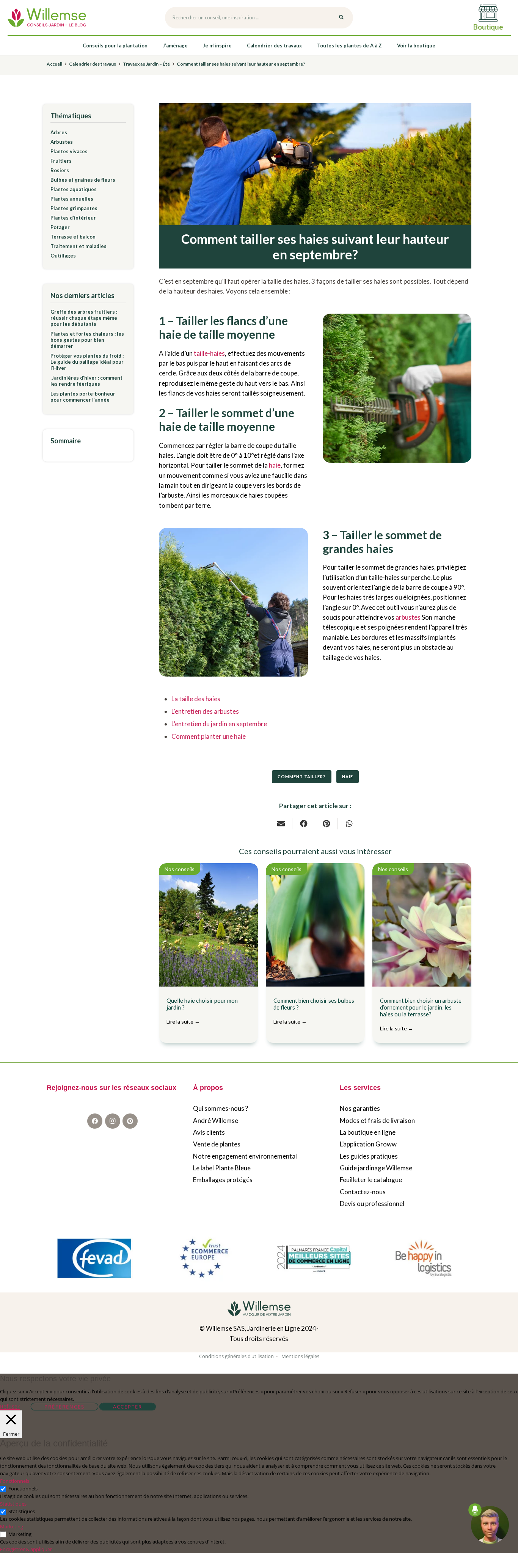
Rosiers (59, 170)
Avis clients (209, 1133)
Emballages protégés (223, 1180)
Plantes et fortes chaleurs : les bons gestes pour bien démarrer (87, 340)
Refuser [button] (10, 1406)
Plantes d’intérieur (73, 218)
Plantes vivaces (69, 151)
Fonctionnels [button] (14, 1481)
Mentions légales (300, 1356)
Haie (347, 776)
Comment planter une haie (208, 736)
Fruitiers (61, 161)
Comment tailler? (302, 776)
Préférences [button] (64, 1406)
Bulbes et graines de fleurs (82, 180)
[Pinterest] (130, 1121)
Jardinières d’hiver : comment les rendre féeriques (86, 381)
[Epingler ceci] (326, 823)
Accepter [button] (127, 1406)
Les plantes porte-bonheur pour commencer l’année (82, 397)
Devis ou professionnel (372, 1204)
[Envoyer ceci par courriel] (281, 823)
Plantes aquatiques (73, 189)
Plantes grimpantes (73, 208)
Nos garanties (360, 1109)
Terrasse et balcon (73, 237)
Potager (60, 227)
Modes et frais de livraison (377, 1120)
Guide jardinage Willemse (376, 1168)
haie (275, 465)
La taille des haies (195, 699)
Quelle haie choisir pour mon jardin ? (202, 1011)
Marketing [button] (11, 1526)
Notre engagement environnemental (245, 1156)
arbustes (408, 617)
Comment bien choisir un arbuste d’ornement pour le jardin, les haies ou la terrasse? (420, 1014)
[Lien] (47, 17)
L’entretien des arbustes (205, 711)
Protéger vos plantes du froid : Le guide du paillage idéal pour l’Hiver (87, 362)
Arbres (58, 132)
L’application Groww (368, 1144)
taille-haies (209, 353)
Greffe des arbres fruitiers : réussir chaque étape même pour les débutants (83, 318)
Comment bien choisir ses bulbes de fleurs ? (313, 1011)
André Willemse (215, 1120)
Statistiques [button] (13, 1503)
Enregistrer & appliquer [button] (26, 1549)
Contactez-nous (363, 1192)
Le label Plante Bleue (222, 1168)
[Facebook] (94, 1121)
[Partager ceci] (303, 823)
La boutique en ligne (368, 1133)
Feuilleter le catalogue (371, 1180)
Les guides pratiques (369, 1156)
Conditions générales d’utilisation (236, 1356)
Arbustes (61, 142)
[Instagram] (112, 1121)
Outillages (63, 256)
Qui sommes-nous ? (220, 1109)
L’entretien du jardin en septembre (219, 724)
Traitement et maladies (78, 246)
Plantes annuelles (71, 199)
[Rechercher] (341, 17)
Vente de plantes (216, 1144)
